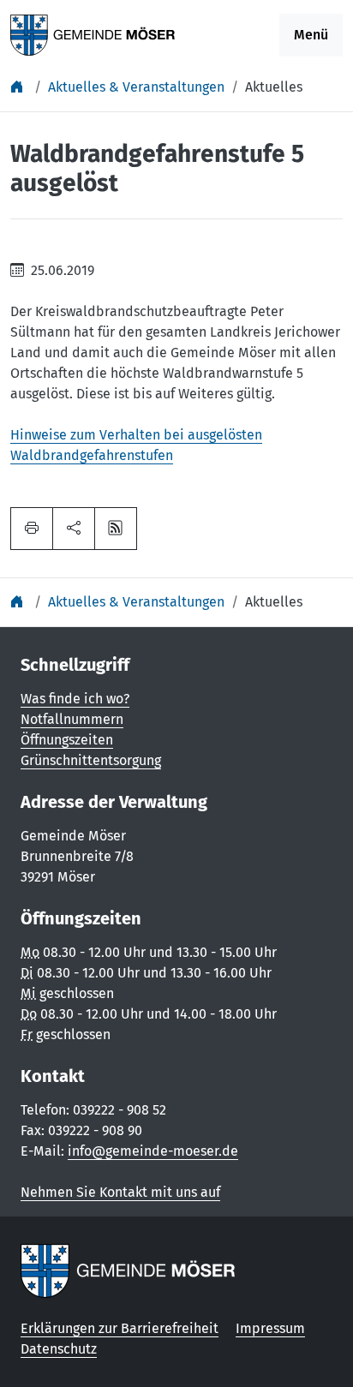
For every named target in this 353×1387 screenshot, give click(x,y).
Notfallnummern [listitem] (72, 719)
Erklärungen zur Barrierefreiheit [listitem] (119, 1328)
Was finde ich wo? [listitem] (75, 699)
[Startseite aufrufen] (93, 34)
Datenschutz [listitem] (59, 1349)
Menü (311, 35)
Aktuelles (273, 87)
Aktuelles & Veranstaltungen (136, 87)
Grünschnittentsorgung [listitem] (91, 760)
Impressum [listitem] (270, 1328)
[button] (73, 528)
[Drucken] (31, 528)
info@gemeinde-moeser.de (153, 1151)
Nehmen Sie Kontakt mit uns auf (120, 1192)
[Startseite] (18, 87)
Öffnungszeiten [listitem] (67, 740)
